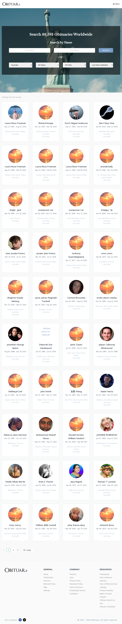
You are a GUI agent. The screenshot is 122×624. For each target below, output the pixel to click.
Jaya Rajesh (76, 481)
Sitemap (46, 590)
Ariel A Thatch (45, 481)
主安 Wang (76, 391)
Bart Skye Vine (106, 123)
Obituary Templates (107, 607)
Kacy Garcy (15, 525)
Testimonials (48, 577)
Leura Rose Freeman (15, 166)
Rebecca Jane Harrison (15, 434)
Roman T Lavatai (107, 481)
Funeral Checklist (106, 590)
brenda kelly (107, 166)
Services (46, 581)
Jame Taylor (76, 344)
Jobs (71, 577)
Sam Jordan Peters (15, 253)
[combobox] (27, 550)
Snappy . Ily (107, 210)
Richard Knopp (45, 123)
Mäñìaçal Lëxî (15, 391)
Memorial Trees (49, 584)
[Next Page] (18, 550)
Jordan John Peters (45, 253)
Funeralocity (104, 574)
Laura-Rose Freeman (15, 123)
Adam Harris (106, 391)
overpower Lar (45, 210)
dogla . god (15, 210)
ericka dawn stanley (107, 297)
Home (45, 574)
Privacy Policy (75, 581)
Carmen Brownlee (76, 297)
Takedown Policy (76, 584)
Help (45, 587)
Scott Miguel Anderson (76, 123)
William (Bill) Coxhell (46, 525)
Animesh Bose (107, 525)
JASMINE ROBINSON (106, 434)
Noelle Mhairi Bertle (15, 481)
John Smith (45, 391)
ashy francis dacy (76, 525)
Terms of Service (76, 587)
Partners (73, 574)
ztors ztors (106, 253)
